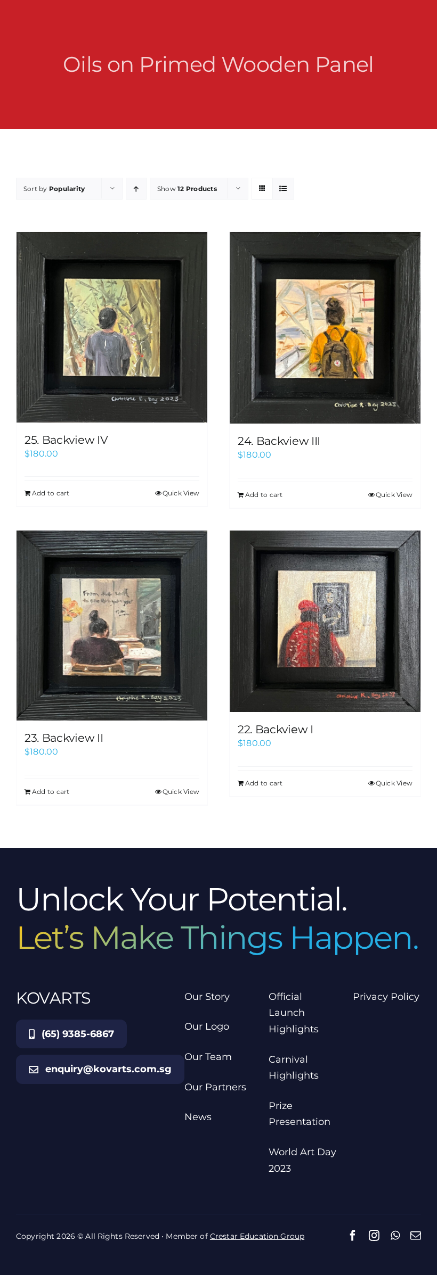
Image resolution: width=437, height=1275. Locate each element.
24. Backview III (279, 441)
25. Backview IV (66, 439)
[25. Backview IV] (112, 327)
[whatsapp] (395, 1235)
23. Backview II (64, 737)
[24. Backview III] (325, 328)
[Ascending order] (136, 189)
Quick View (181, 493)
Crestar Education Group (257, 1236)
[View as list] (283, 188)
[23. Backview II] (112, 626)
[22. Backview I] (325, 622)
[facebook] (352, 1235)
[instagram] (374, 1235)
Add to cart (51, 493)
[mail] (415, 1235)
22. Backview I (275, 729)
